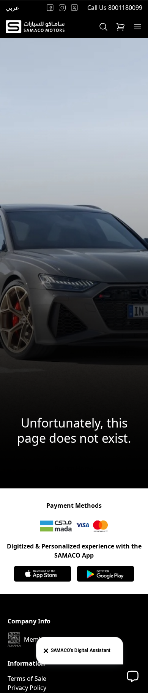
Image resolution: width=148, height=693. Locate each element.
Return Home (74, 468)
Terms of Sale (27, 678)
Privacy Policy (27, 687)
